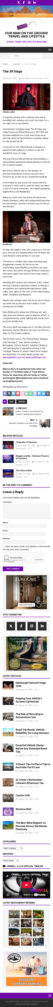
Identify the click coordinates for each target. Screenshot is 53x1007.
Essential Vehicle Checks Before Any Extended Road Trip (31, 748)
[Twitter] (18, 2)
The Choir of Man (24, 470)
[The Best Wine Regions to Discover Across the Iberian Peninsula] (8, 825)
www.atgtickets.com (12, 357)
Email (5, 531)
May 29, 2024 (11, 78)
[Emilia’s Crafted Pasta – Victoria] (26, 941)
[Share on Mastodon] (35, 393)
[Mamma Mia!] (8, 812)
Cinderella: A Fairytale (26, 442)
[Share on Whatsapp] (30, 393)
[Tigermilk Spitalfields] (38, 923)
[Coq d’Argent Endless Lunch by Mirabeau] (26, 932)
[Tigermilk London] (14, 941)
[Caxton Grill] (8, 798)
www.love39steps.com (36, 357)
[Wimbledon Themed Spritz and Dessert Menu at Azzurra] (38, 914)
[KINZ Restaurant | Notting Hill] (26, 914)
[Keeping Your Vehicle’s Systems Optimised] (8, 701)
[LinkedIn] (34, 2)
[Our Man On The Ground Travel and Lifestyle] (26, 16)
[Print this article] (26, 393)
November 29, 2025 (26, 445)
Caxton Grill (22, 795)
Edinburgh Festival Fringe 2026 (31, 684)
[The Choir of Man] (8, 473)
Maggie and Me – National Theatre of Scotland (32, 457)
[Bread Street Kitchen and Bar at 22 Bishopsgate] (26, 923)
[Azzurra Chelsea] (14, 932)
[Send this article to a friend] (22, 393)
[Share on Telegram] (39, 393)
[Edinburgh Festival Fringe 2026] (8, 685)
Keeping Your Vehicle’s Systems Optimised (29, 700)
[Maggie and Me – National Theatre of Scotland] (8, 459)
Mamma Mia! (23, 809)
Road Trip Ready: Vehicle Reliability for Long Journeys (32, 731)
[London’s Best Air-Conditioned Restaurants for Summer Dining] (14, 923)
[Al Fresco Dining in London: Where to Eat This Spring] (38, 941)
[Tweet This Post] (9, 393)
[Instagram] (29, 2)
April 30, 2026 (24, 474)
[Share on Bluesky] (43, 393)
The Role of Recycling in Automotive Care (29, 715)
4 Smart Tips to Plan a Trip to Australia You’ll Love (33, 765)
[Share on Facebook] (5, 393)
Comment (7, 502)
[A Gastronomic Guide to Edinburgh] (38, 932)
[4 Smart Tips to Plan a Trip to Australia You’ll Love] (8, 767)
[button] (49, 50)
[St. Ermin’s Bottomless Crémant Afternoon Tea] (8, 782)
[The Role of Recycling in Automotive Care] (8, 716)
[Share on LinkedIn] (13, 393)
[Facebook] (23, 2)
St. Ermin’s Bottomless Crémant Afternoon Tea (30, 781)
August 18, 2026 (25, 833)
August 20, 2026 (25, 771)
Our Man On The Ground (32, 78)
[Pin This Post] (18, 393)
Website (6, 538)
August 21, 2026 (25, 689)
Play (11, 402)
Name (5, 523)
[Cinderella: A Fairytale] (8, 445)
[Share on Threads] (48, 393)
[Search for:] (26, 56)
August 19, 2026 (25, 799)
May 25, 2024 (24, 462)
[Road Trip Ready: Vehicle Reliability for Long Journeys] (8, 732)
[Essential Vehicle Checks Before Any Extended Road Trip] (8, 748)
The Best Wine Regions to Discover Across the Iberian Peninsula (31, 826)
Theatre (21, 402)
